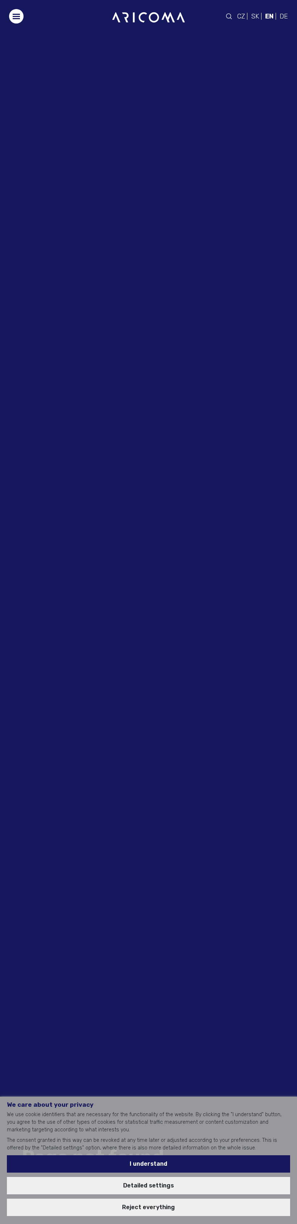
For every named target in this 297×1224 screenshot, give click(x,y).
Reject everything (148, 1207)
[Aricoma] (148, 16)
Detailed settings (148, 1185)
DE (284, 16)
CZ (241, 16)
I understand (148, 1163)
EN (269, 16)
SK (255, 16)
